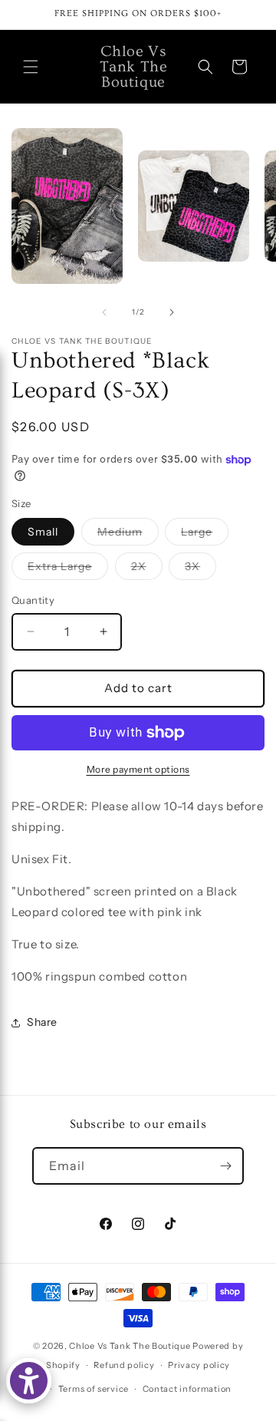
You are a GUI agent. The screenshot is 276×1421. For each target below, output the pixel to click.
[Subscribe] (225, 1166)
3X (200, 569)
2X (147, 569)
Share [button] (42, 1022)
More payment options (138, 769)
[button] (31, 67)
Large (204, 535)
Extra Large (68, 569)
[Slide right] (172, 312)
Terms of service (93, 1388)
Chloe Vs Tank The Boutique (129, 1345)
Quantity (33, 600)
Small (43, 532)
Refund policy (124, 1365)
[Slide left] (104, 312)
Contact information (187, 1388)
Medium (128, 535)
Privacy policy (199, 1365)
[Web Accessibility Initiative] (29, 1380)
